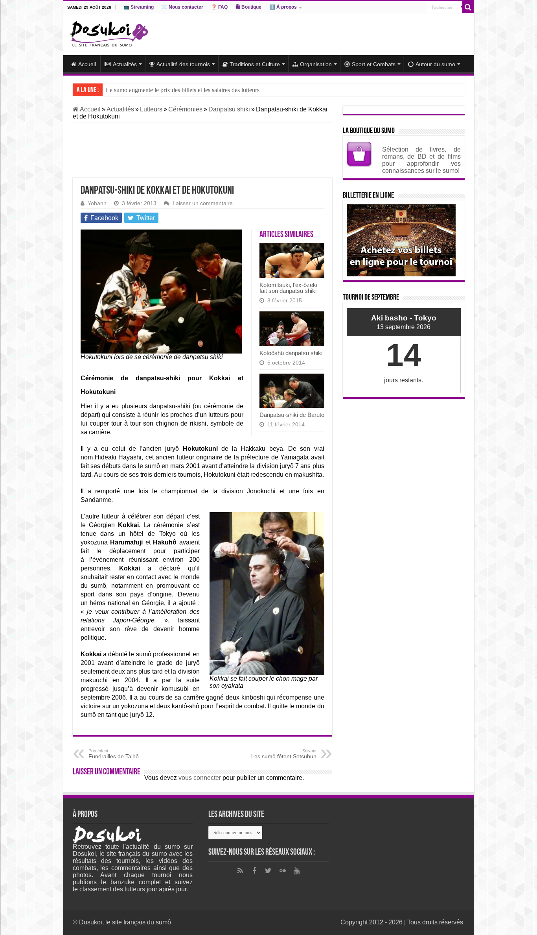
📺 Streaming (138, 7)
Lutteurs (151, 109)
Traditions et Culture (255, 64)
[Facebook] (254, 871)
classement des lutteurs (112, 889)
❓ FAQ (219, 7)
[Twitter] (268, 871)
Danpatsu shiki (229, 109)
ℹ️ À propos (283, 7)
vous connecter (199, 777)
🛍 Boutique (248, 7)
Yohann (97, 203)
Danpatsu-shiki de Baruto (291, 414)
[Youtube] (297, 871)
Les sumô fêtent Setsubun (283, 753)
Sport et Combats (373, 64)
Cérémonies (185, 109)
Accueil (87, 64)
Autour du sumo (435, 64)
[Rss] (240, 871)
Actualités (125, 64)
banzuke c (126, 882)
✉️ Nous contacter (182, 7)
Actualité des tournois (183, 64)
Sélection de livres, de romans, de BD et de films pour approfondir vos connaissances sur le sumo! (421, 160)
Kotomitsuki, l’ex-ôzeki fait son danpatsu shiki (288, 287)
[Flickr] (282, 871)
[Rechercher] (468, 7)
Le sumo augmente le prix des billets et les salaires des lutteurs (182, 90)
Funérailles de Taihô (113, 753)
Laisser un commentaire (203, 203)
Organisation (316, 64)
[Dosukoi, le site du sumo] (108, 32)
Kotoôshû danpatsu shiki (290, 353)
